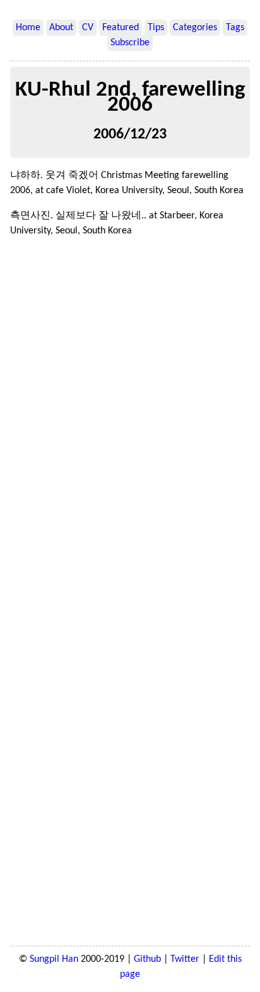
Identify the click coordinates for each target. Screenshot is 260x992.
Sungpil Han (54, 959)
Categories (195, 28)
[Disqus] (130, 421)
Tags (235, 28)
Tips (156, 28)
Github (147, 959)
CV (87, 28)
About (61, 28)
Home (28, 28)
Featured (120, 28)
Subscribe (130, 43)
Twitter (184, 959)
